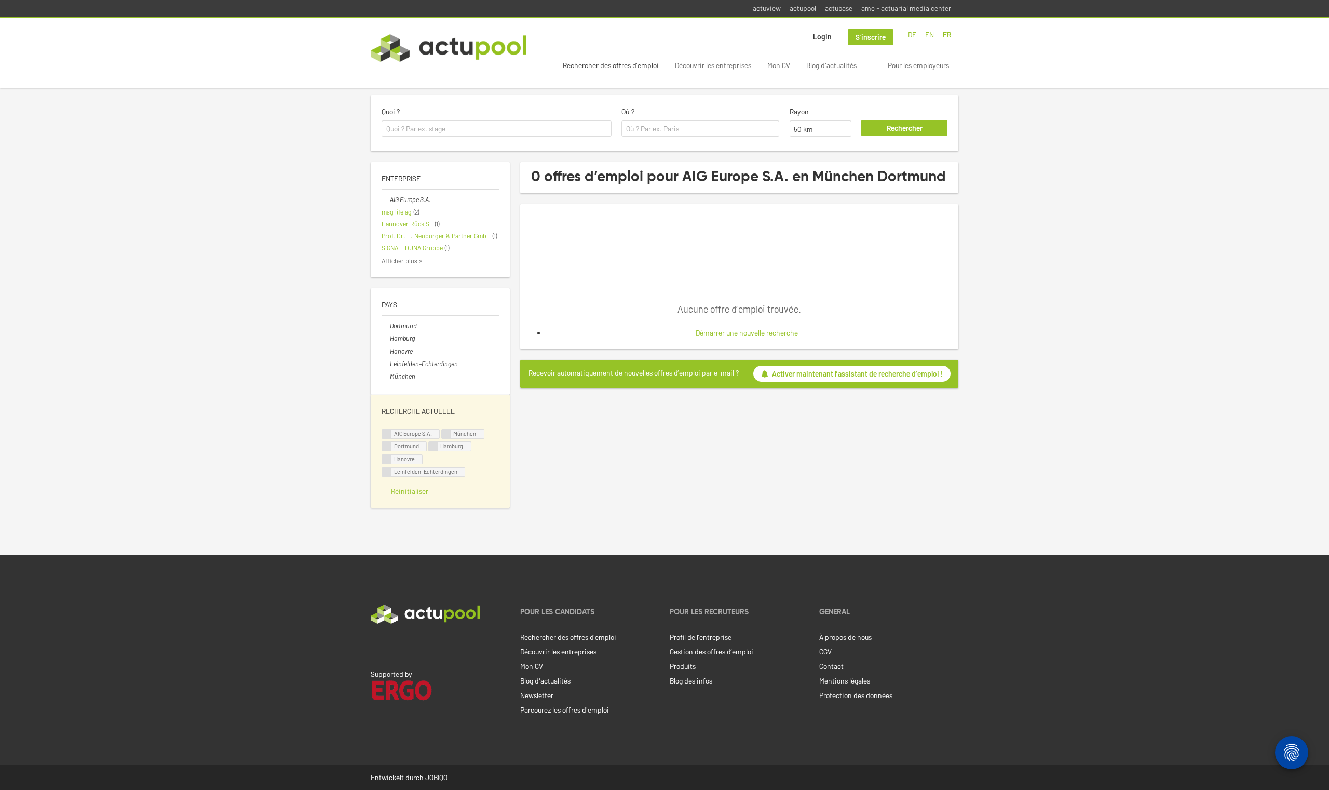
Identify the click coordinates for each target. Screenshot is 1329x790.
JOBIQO (436, 777)
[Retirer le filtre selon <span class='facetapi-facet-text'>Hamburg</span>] (433, 446)
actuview (767, 8)
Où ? (627, 111)
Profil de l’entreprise (700, 637)
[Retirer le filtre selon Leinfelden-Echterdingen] (386, 363)
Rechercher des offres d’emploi (611, 65)
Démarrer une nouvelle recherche (747, 332)
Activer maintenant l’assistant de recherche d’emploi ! (857, 373)
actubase (838, 8)
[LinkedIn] (376, 645)
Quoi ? (391, 111)
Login (822, 36)
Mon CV (778, 65)
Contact (831, 666)
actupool (803, 8)
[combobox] (497, 128)
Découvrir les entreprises (713, 65)
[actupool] (448, 48)
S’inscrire (871, 37)
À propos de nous (845, 637)
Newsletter (536, 695)
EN (929, 34)
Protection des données (855, 695)
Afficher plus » (402, 261)
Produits (683, 666)
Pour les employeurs (918, 65)
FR (947, 34)
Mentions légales (844, 680)
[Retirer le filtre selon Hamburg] (386, 338)
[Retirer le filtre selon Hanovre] (386, 351)
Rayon (799, 111)
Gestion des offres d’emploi (711, 651)
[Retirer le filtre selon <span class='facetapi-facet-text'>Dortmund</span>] (386, 446)
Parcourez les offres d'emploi (564, 709)
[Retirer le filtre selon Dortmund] (386, 326)
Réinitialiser (409, 491)
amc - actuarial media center (906, 8)
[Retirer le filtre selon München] (386, 376)
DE (912, 34)
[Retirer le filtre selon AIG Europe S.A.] (386, 199)
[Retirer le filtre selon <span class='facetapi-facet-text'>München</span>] (446, 434)
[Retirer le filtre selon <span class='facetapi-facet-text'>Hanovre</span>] (386, 459)
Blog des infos (691, 680)
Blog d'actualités (831, 65)
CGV (825, 651)
